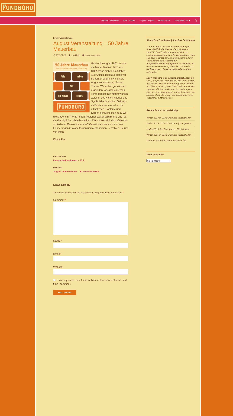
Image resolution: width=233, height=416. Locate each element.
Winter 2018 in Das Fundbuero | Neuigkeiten (168, 117)
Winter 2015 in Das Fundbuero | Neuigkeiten (168, 135)
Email (57, 254)
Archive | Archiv (164, 21)
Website (57, 267)
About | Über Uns (181, 21)
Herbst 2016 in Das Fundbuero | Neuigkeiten (168, 123)
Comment (59, 200)
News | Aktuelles (129, 21)
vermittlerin (75, 55)
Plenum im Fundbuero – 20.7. (69, 158)
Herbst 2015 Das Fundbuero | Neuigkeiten (167, 129)
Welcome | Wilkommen (110, 21)
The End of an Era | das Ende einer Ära (166, 140)
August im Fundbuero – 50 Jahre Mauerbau (76, 170)
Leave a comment (92, 55)
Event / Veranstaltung (62, 38)
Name (57, 240)
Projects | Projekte (147, 21)
